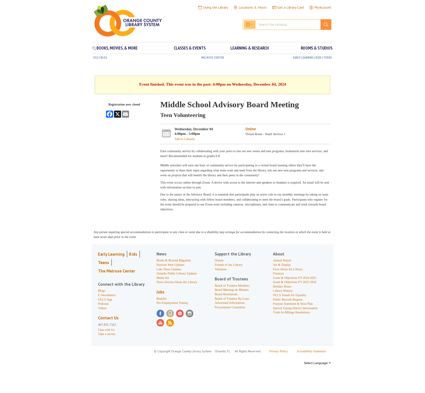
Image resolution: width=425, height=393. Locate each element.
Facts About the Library (288, 269)
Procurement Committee (230, 307)
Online (250, 129)
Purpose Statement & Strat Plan (293, 303)
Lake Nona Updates (168, 269)
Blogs (101, 290)
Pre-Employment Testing (172, 303)
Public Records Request (287, 299)
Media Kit (162, 278)
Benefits (161, 298)
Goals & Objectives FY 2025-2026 (294, 282)
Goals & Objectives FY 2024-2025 (294, 278)
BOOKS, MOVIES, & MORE (117, 48)
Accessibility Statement (311, 351)
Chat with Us (106, 330)
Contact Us (108, 317)
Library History (283, 290)
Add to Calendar (184, 139)
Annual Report (282, 260)
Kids (133, 254)
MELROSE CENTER (212, 57)
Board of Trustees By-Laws (232, 298)
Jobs (160, 292)
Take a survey (106, 334)
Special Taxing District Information (295, 308)
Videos (102, 308)
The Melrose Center (116, 271)
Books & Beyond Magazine (173, 260)
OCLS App (105, 299)
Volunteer (221, 269)
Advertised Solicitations (230, 303)
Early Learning (111, 254)
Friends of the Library (229, 264)
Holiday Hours (282, 286)
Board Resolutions (226, 294)
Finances (278, 273)
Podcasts (103, 303)
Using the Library (215, 7)
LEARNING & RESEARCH (249, 48)
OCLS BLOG (100, 57)
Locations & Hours (253, 7)
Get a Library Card (290, 7)
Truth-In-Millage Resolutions (291, 312)
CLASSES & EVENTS (190, 48)
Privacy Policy (278, 351)
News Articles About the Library (176, 282)
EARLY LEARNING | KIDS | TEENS (312, 57)
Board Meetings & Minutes (232, 289)
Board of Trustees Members (232, 285)
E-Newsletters (107, 295)
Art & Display (282, 264)
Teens (103, 262)
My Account (322, 7)
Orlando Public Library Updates (176, 273)
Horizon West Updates (170, 264)
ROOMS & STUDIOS (316, 48)
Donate (219, 260)
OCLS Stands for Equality (289, 295)
